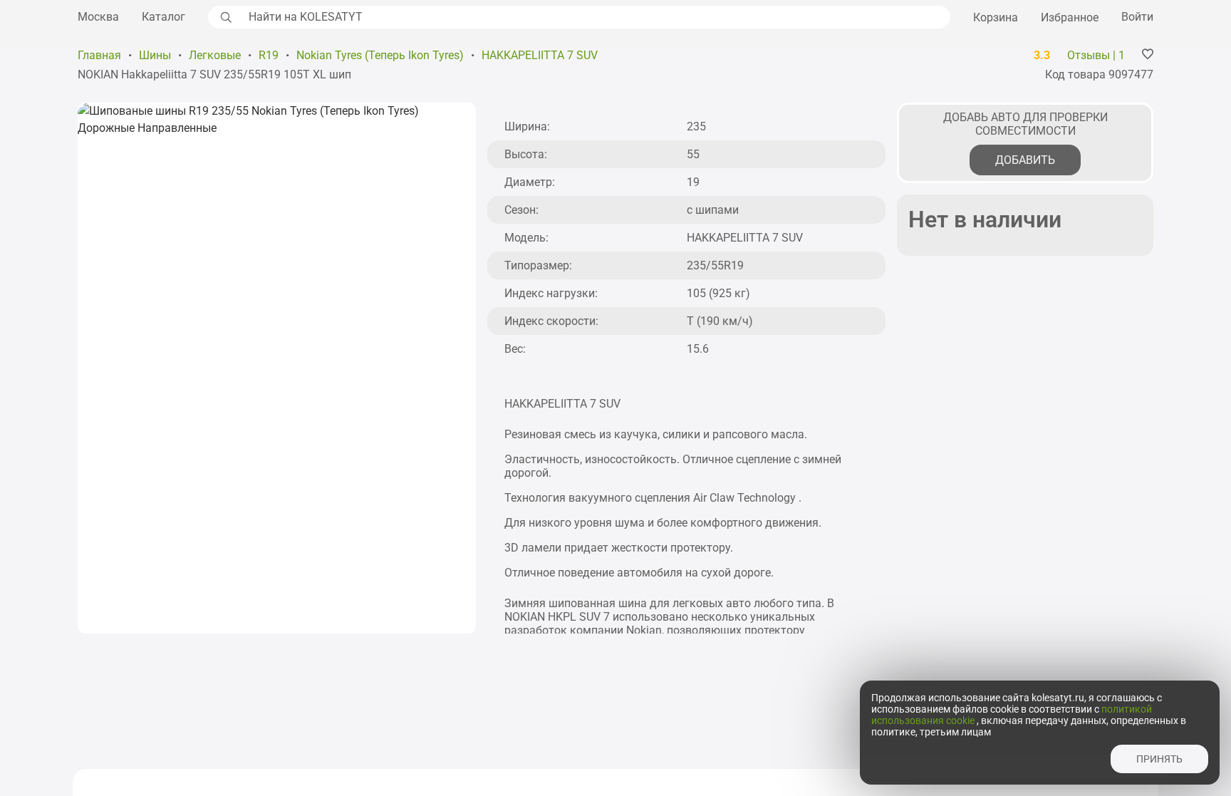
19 (693, 182)
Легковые (215, 55)
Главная (99, 55)
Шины (155, 55)
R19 (269, 55)
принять (1159, 759)
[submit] (224, 17)
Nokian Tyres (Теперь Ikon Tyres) (380, 55)
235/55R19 (715, 265)
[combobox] (595, 17)
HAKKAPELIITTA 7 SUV (540, 55)
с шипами (713, 210)
